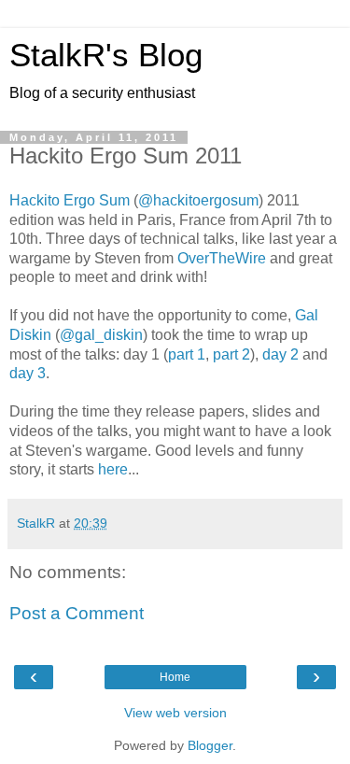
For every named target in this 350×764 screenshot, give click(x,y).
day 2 (280, 354)
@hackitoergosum (198, 200)
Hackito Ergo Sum (69, 200)
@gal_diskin (101, 335)
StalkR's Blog (106, 55)
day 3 (27, 373)
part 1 (186, 354)
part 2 (231, 354)
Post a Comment (76, 613)
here (113, 469)
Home (175, 677)
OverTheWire (221, 258)
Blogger (210, 745)
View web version (175, 712)
